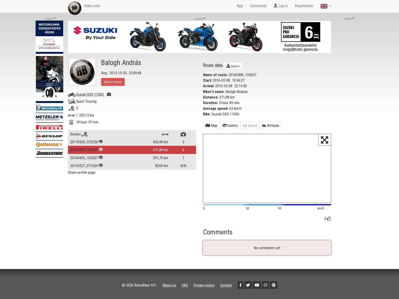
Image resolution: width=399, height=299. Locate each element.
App (240, 5)
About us (169, 285)
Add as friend (113, 82)
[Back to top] (385, 285)
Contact (226, 285)
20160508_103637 (84, 149)
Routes (76, 134)
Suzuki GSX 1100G (90, 94)
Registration (304, 5)
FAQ (185, 285)
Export (234, 66)
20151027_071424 (84, 165)
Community (258, 5)
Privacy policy (204, 285)
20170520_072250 (84, 142)
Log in (283, 5)
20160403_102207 (84, 157)
